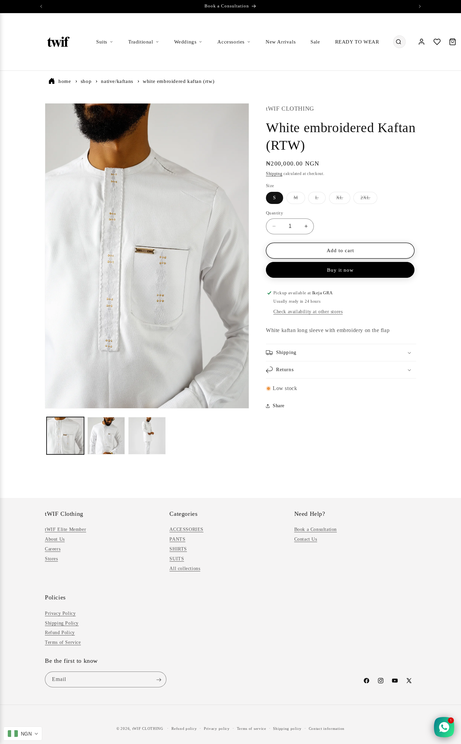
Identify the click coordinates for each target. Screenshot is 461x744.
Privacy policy (217, 728)
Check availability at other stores (308, 311)
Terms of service (251, 728)
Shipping (274, 173)
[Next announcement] (419, 6)
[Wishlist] (437, 42)
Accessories (231, 41)
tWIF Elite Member (65, 529)
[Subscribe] (158, 680)
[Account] (421, 42)
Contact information (327, 728)
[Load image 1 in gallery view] (65, 435)
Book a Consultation (315, 529)
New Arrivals (281, 41)
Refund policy (184, 728)
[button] (341, 352)
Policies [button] (55, 597)
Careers (52, 549)
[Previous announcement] (41, 6)
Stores (51, 558)
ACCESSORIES (186, 529)
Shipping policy (287, 728)
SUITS (176, 558)
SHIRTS (178, 549)
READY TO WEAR (357, 41)
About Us (55, 539)
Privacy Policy (60, 613)
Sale (315, 41)
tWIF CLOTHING (147, 728)
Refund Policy (60, 632)
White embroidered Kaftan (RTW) (178, 81)
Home (64, 81)
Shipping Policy (62, 622)
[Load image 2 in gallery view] (106, 435)
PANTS (177, 539)
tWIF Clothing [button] (64, 513)
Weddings (185, 41)
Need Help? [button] (309, 513)
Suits (101, 41)
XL (343, 199)
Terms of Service (63, 642)
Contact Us (305, 539)
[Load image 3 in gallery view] (147, 435)
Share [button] (278, 405)
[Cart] (452, 42)
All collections (184, 568)
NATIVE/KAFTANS (117, 81)
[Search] (398, 41)
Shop (86, 81)
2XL (368, 199)
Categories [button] (183, 513)
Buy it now (340, 270)
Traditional (140, 41)
